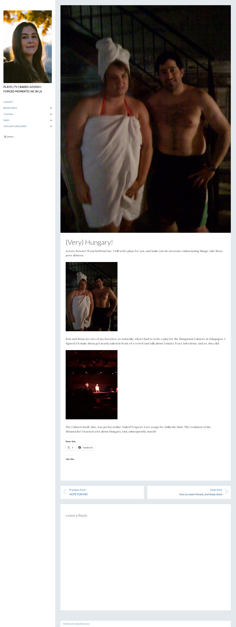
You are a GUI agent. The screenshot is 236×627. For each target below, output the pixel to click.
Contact (8, 102)
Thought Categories (14, 126)
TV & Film (8, 114)
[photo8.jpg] (91, 330)
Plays (6, 120)
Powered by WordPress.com (76, 624)
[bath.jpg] (91, 418)
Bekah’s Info (10, 108)
